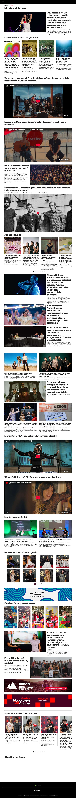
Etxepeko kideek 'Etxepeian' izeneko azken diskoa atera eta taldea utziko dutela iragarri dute (57, 387)
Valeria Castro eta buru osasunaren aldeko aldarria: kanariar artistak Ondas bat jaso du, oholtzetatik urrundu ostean (58, 639)
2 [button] (37, 584)
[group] (10, 617)
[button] (71, 245)
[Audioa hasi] (25, 22)
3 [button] (40, 584)
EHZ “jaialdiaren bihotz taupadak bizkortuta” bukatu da (16, 168)
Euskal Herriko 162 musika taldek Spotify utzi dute (16, 660)
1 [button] (34, 584)
